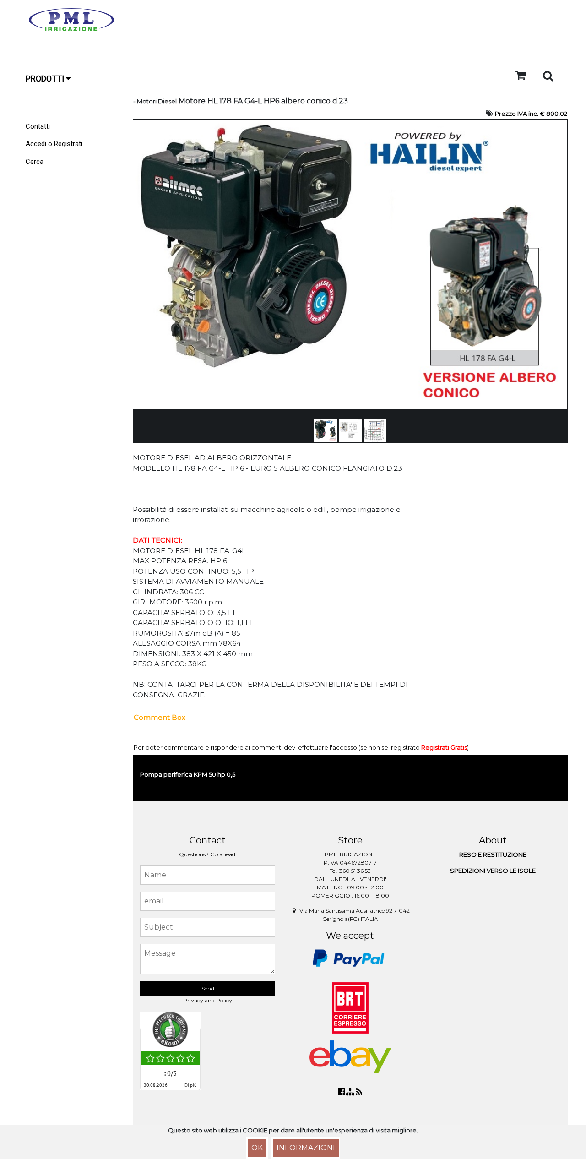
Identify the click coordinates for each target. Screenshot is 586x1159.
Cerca (34, 162)
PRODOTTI (46, 78)
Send (207, 988)
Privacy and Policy (207, 1000)
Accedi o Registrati (54, 144)
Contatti (38, 126)
